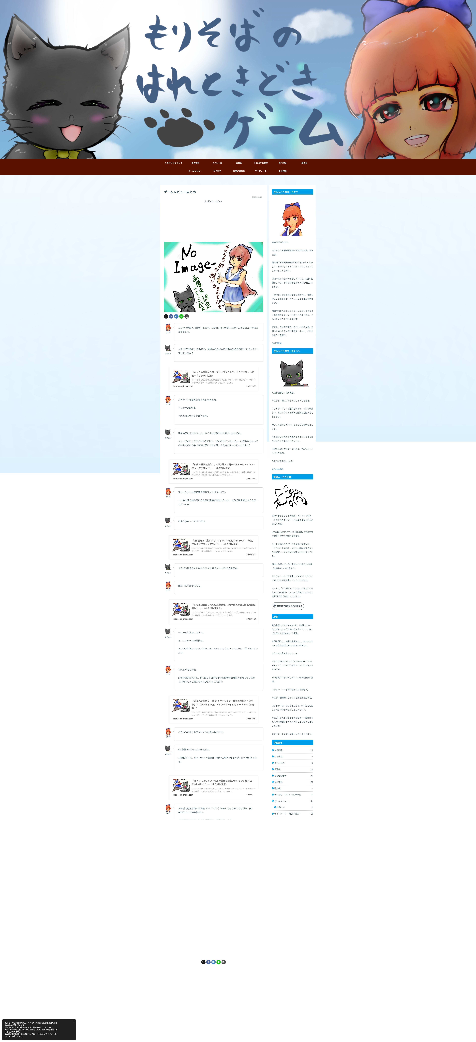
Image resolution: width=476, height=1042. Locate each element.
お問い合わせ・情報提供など (281, 1034)
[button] (186, 316)
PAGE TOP (239, 1024)
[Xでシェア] (166, 316)
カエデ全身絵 (276, 343)
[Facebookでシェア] (171, 316)
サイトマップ (261, 1034)
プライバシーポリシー (304, 1034)
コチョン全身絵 (277, 469)
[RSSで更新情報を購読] (218, 975)
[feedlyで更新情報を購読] (213, 975)
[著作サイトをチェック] (208, 975)
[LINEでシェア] (181, 316)
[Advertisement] (213, 220)
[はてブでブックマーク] (176, 316)
